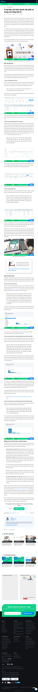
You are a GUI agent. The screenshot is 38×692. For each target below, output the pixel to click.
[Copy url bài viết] (18, 513)
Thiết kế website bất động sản (30, 627)
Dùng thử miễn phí (19, 508)
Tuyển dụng (4, 628)
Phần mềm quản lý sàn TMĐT (18, 627)
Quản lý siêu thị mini (5, 638)
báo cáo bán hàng (12, 529)
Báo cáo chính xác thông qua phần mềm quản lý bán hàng (7, 544)
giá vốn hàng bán (16, 288)
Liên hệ (27, 648)
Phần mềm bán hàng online (18, 624)
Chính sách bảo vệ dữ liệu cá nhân (30, 645)
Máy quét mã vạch (17, 641)
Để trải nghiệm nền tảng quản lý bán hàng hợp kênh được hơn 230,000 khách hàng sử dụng (19, 609)
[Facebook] (7, 664)
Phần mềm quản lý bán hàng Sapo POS (21, 488)
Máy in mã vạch (16, 639)
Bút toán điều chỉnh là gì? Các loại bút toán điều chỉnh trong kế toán (31, 544)
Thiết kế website (16, 625)
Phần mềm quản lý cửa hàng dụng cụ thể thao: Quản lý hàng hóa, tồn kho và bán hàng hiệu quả (7, 565)
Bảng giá (3, 627)
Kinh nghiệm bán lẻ (10, 7)
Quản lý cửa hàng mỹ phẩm (6, 642)
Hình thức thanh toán (29, 639)
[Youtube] (9, 664)
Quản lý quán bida (4, 645)
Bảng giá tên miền (28, 633)
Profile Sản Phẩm (4, 630)
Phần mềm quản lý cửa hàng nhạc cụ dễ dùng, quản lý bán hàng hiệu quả (31, 565)
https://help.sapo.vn (8, 654)
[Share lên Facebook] (10, 513)
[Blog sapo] (12, 664)
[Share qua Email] (13, 513)
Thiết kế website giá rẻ (29, 630)
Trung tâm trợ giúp (29, 638)
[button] (36, 1)
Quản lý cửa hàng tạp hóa (6, 639)
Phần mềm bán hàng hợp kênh (18, 633)
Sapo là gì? (3, 624)
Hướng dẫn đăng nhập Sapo (30, 641)
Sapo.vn (3, 687)
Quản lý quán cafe (5, 644)
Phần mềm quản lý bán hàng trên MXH (19, 629)
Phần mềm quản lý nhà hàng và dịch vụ (19, 632)
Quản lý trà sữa (4, 648)
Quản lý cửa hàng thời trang (6, 641)
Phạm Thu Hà (13, 518)
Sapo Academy (4, 631)
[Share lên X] (15, 513)
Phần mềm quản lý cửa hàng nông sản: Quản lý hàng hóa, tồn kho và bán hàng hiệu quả (19, 565)
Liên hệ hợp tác (16, 654)
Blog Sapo (3, 625)
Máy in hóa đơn (16, 638)
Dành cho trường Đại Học (18, 657)
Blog (4, 7)
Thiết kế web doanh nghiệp (30, 625)
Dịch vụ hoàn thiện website (30, 646)
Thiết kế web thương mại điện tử (31, 628)
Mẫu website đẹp (28, 631)
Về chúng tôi (4, 622)
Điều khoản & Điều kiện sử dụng (30, 642)
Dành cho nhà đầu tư (17, 656)
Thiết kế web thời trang (29, 624)
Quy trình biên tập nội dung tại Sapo (11, 525)
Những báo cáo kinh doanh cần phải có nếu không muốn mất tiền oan (19, 544)
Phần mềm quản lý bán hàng (18, 622)
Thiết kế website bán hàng (30, 622)
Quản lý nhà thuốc (5, 647)
